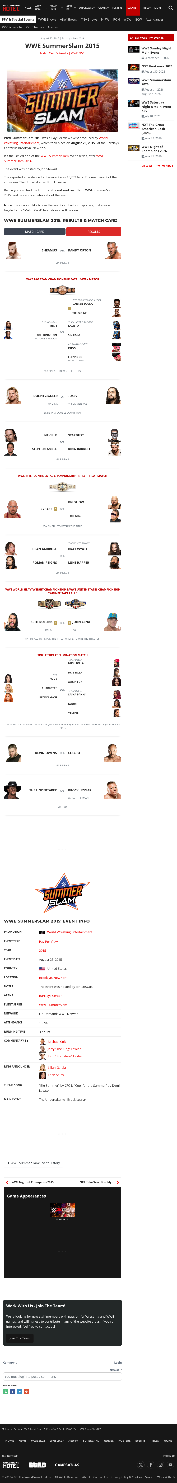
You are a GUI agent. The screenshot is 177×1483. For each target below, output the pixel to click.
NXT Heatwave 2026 (157, 66)
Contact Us (100, 1477)
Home (9, 1441)
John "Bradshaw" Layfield (66, 1056)
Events (131, 7)
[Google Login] (26, 1391)
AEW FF (69, 8)
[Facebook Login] (12, 1391)
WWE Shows (47, 19)
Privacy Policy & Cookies (126, 1477)
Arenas (53, 27)
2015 (42, 950)
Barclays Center (50, 996)
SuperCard (86, 7)
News (28, 7)
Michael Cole (57, 1042)
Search (149, 1477)
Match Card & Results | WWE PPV (62, 53)
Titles (145, 7)
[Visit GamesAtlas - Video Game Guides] (67, 1465)
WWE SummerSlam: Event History (35, 1163)
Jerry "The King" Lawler (64, 1049)
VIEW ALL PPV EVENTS (156, 166)
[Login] (5, 1391)
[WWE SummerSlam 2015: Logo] (62, 893)
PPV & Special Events (18, 19)
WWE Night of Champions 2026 (154, 149)
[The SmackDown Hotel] (11, 8)
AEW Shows (68, 19)
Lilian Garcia (57, 1067)
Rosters (117, 7)
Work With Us (166, 1477)
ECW (138, 19)
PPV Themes (35, 27)
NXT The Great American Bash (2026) (153, 129)
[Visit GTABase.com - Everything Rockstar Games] (37, 1465)
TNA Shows (89, 19)
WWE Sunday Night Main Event (156, 50)
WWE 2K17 (62, 1219)
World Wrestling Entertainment (69, 932)
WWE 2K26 (38, 8)
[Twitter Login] (19, 1391)
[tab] (35, 231)
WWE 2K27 (53, 8)
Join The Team (20, 1338)
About (86, 1477)
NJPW (105, 19)
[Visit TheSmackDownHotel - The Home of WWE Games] (11, 1465)
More (157, 7)
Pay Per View (48, 941)
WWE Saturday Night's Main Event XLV (156, 106)
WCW (127, 19)
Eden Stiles (56, 1075)
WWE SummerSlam (55, 156)
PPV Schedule (12, 27)
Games (102, 7)
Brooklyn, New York (53, 978)
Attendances (155, 19)
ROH (116, 19)
